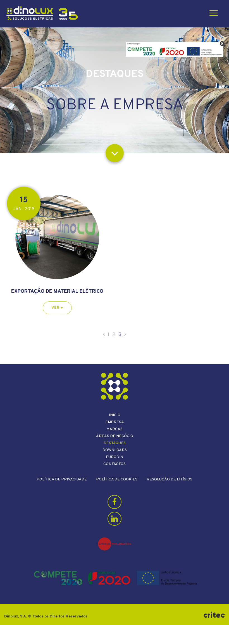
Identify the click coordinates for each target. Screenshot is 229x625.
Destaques (115, 443)
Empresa (114, 422)
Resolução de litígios (169, 479)
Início (114, 415)
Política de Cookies (116, 479)
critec (214, 615)
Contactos (114, 464)
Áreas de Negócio (114, 436)
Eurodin (114, 457)
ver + (57, 307)
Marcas (114, 429)
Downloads (114, 450)
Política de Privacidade (62, 479)
